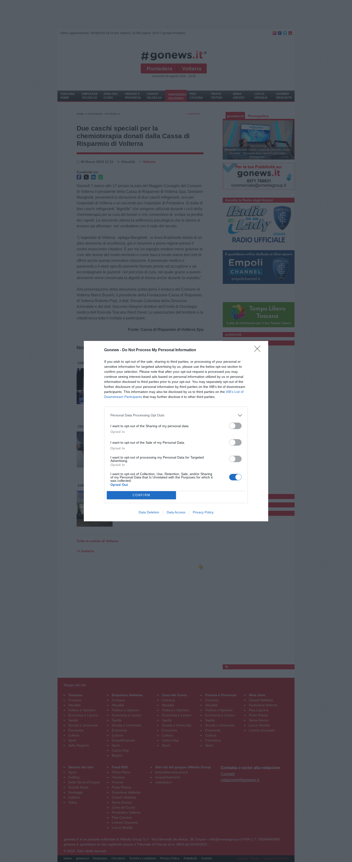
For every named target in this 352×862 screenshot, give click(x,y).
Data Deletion (149, 512)
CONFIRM (141, 495)
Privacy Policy (203, 512)
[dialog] (176, 431)
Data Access (176, 512)
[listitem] (176, 415)
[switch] (235, 426)
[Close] (258, 350)
